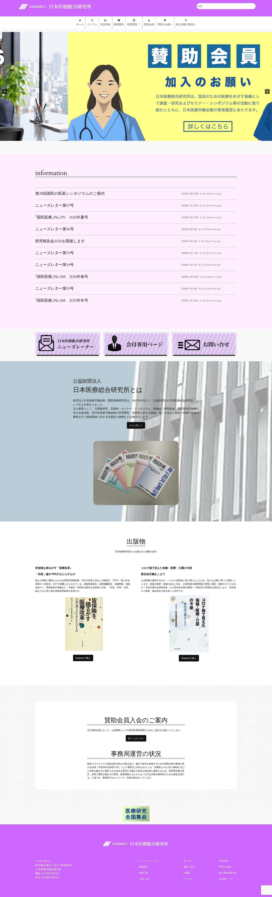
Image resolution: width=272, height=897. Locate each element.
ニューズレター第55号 (54, 253)
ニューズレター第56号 (54, 229)
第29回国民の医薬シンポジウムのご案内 (70, 194)
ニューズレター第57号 (54, 206)
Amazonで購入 (83, 658)
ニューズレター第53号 (54, 289)
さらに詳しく (136, 425)
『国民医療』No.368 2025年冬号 (61, 301)
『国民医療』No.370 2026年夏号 (61, 217)
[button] (136, 86)
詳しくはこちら (136, 738)
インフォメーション (212, 193)
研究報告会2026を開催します (60, 241)
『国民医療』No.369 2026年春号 (61, 277)
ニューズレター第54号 (54, 265)
